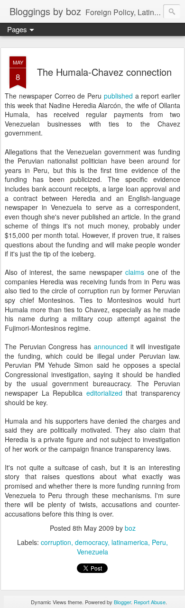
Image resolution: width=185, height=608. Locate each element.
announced (111, 346)
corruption (56, 542)
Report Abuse (150, 602)
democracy (91, 542)
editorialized (104, 393)
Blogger (122, 602)
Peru (159, 542)
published (118, 95)
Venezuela (92, 551)
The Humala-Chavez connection (104, 72)
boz (130, 528)
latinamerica (129, 542)
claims (134, 272)
